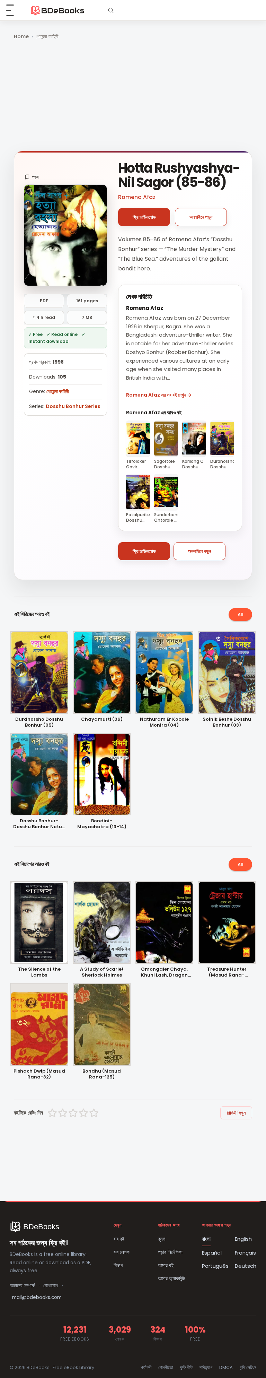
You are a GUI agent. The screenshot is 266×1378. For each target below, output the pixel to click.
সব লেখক (122, 1252)
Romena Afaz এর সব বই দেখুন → (159, 394)
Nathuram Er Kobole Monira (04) (164, 722)
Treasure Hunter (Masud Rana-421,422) (227, 972)
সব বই (119, 1238)
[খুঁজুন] (110, 10)
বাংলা (206, 1238)
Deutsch (245, 1265)
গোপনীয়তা (165, 1367)
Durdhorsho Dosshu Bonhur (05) (39, 722)
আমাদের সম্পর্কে (22, 1285)
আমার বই (166, 1265)
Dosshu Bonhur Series (73, 406)
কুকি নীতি (186, 1367)
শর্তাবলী (146, 1367)
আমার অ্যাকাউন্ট (171, 1278)
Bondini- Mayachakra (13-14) (101, 824)
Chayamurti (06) (102, 719)
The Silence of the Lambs (39, 972)
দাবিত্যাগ (206, 1367)
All (240, 614)
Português (215, 1265)
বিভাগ (118, 1265)
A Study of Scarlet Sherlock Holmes (102, 972)
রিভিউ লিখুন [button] (236, 1112)
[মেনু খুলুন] (13, 10)
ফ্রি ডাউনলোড (144, 217)
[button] (31, 176)
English (243, 1238)
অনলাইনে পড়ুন (200, 217)
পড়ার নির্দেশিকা (170, 1252)
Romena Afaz (137, 197)
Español (212, 1252)
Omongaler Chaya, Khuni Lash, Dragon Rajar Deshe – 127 (164, 972)
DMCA (226, 1367)
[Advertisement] (133, 96)
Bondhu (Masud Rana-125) (101, 1074)
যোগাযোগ (50, 1285)
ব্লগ (161, 1238)
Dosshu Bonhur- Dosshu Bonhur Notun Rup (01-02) (39, 824)
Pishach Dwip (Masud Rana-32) (39, 1074)
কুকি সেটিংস (248, 1367)
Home (21, 36)
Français (245, 1252)
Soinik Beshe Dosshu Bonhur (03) (227, 722)
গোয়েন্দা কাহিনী (47, 36)
